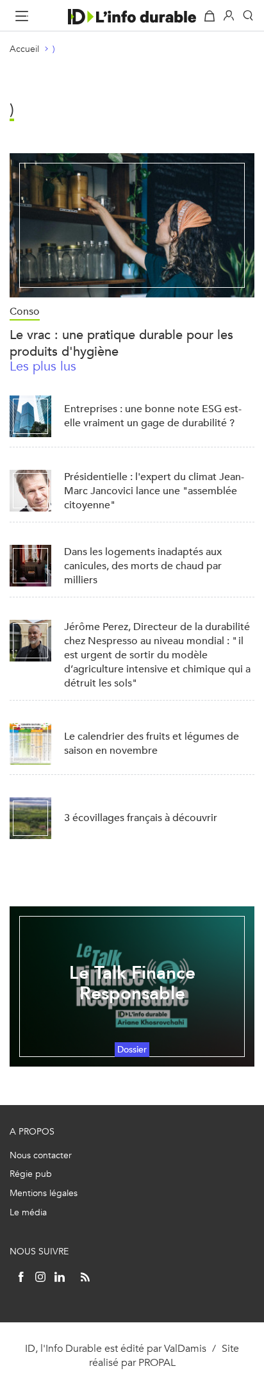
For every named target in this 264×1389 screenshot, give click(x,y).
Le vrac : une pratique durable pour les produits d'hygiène (121, 343)
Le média (28, 1212)
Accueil (24, 49)
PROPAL (157, 1362)
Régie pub (31, 1174)
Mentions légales (44, 1193)
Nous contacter (41, 1155)
